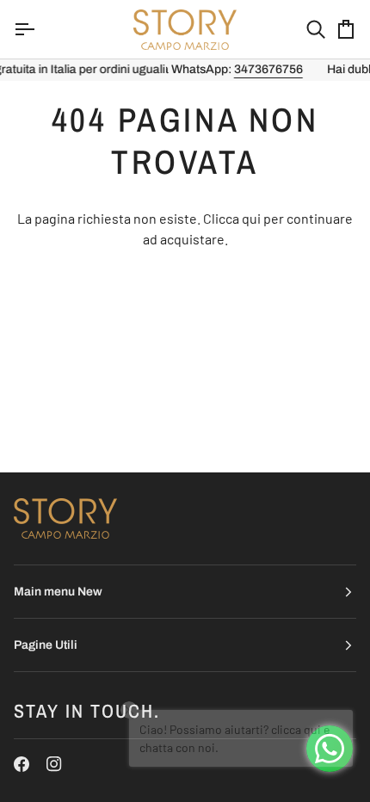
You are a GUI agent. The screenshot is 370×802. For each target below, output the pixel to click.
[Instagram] (54, 764)
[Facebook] (21, 764)
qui (251, 218)
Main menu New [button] (58, 591)
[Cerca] (300, 29)
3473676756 (171, 69)
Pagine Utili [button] (45, 645)
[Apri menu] (39, 29)
